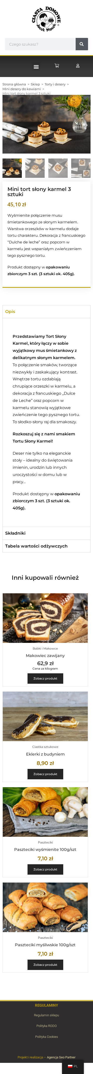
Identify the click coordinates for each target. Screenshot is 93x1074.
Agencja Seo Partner (61, 1057)
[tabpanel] (46, 422)
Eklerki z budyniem (45, 754)
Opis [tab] (10, 311)
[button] (36, 66)
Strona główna (14, 84)
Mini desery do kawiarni (21, 89)
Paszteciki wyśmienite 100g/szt (45, 849)
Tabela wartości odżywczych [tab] (36, 546)
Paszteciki (45, 842)
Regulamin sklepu (46, 1015)
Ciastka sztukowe (45, 747)
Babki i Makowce (45, 648)
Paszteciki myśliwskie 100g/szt (45, 945)
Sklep (35, 84)
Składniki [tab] (15, 533)
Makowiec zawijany (45, 655)
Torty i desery (55, 84)
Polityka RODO (46, 1026)
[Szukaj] (82, 44)
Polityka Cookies (46, 1037)
